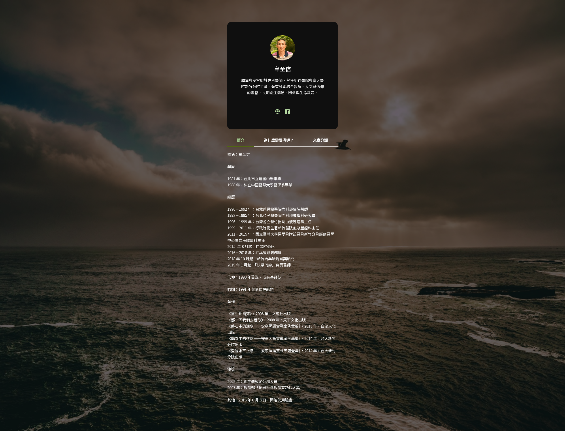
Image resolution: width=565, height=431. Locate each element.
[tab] (240, 140)
